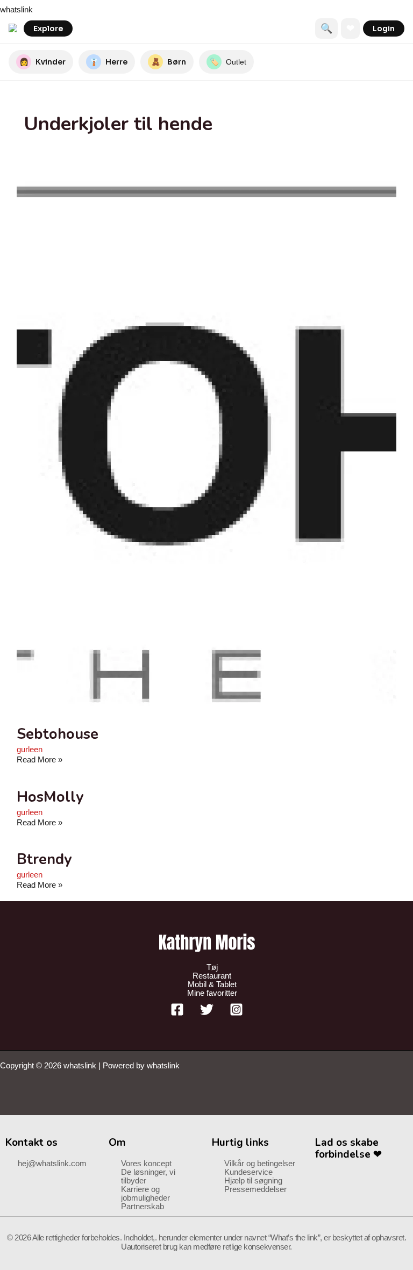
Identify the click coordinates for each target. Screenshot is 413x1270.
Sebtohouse (57, 734)
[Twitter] (206, 1013)
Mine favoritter (212, 993)
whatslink (16, 9)
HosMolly (50, 797)
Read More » (39, 759)
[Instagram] (236, 1013)
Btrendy (44, 859)
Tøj (212, 967)
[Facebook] (177, 1013)
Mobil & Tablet (212, 984)
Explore (48, 28)
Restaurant (212, 976)
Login (384, 28)
